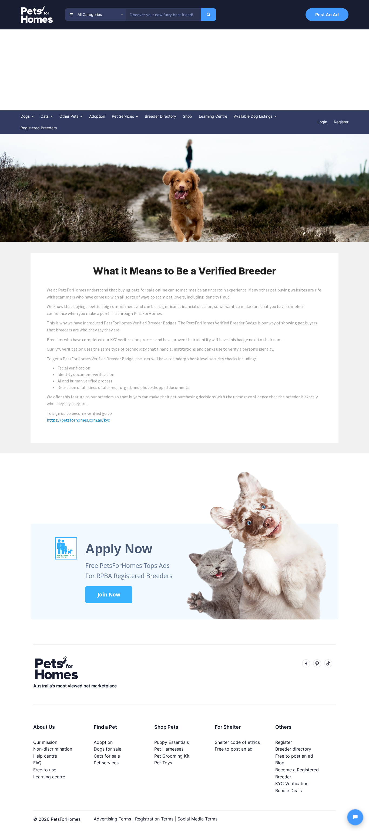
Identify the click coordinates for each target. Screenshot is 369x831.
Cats (45, 116)
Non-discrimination (52, 749)
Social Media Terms (197, 819)
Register (341, 122)
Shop (187, 116)
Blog (279, 762)
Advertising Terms (112, 819)
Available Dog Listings (254, 116)
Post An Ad (327, 14)
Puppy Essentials (171, 742)
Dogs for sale (107, 749)
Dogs (26, 116)
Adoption (97, 116)
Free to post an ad (234, 749)
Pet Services (123, 116)
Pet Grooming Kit (172, 756)
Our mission (45, 742)
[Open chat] (355, 817)
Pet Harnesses (168, 749)
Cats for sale (107, 756)
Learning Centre (213, 116)
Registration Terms (154, 819)
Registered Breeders (39, 128)
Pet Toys (163, 762)
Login (322, 122)
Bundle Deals (288, 790)
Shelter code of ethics (237, 742)
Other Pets (69, 116)
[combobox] (163, 14)
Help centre (45, 756)
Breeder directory (293, 749)
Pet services (106, 762)
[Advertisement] (184, 70)
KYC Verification (291, 783)
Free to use (44, 769)
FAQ (37, 762)
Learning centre (49, 776)
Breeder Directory (160, 116)
